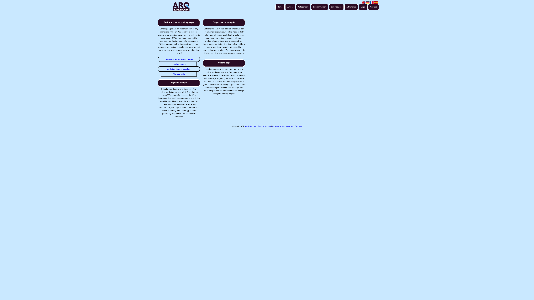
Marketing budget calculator (179, 69)
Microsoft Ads (179, 74)
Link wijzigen (336, 7)
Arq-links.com (250, 126)
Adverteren (351, 7)
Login (363, 7)
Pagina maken (264, 126)
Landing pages (179, 64)
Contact (373, 7)
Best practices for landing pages (179, 59)
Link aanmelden (319, 7)
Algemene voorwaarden (282, 126)
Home (280, 7)
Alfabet (290, 7)
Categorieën (303, 7)
